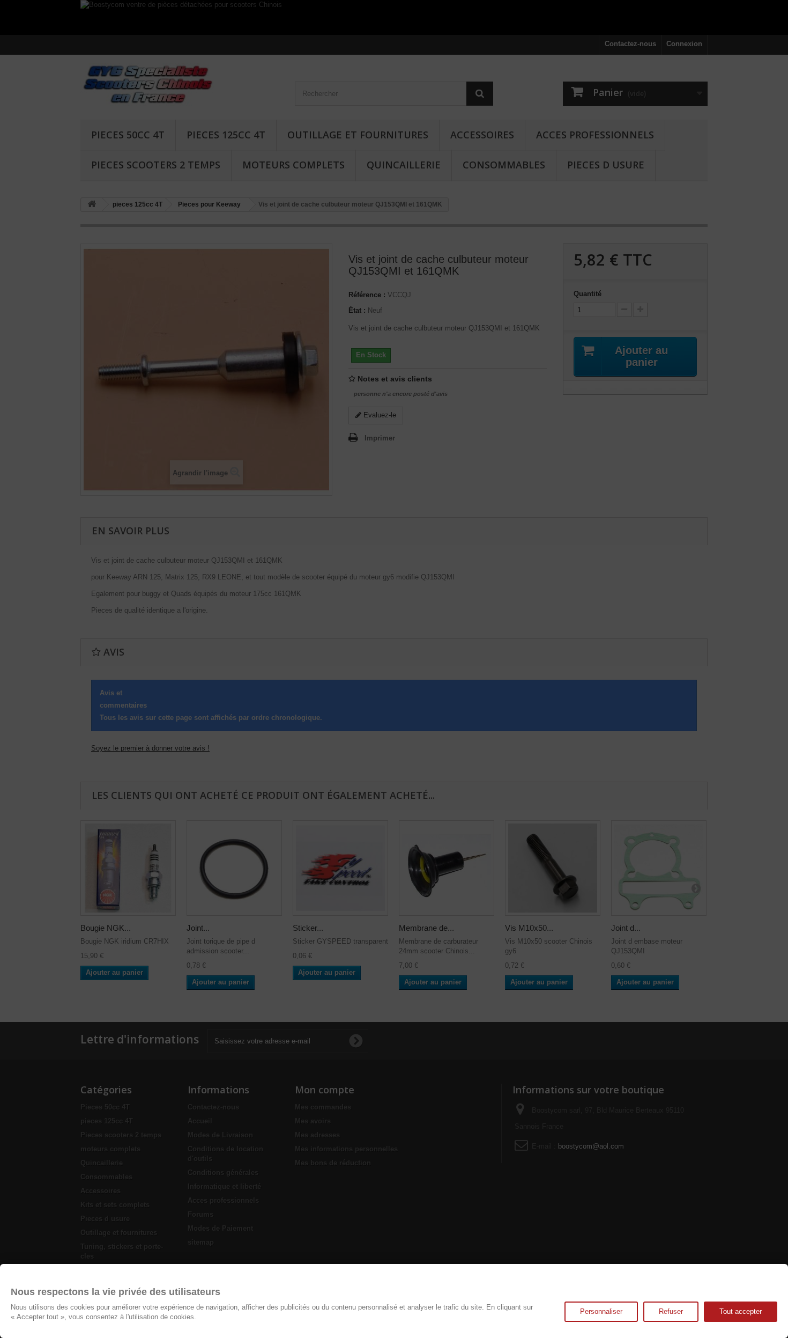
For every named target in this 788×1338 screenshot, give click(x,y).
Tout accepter (740, 1311)
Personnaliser (601, 1311)
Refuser (671, 1311)
